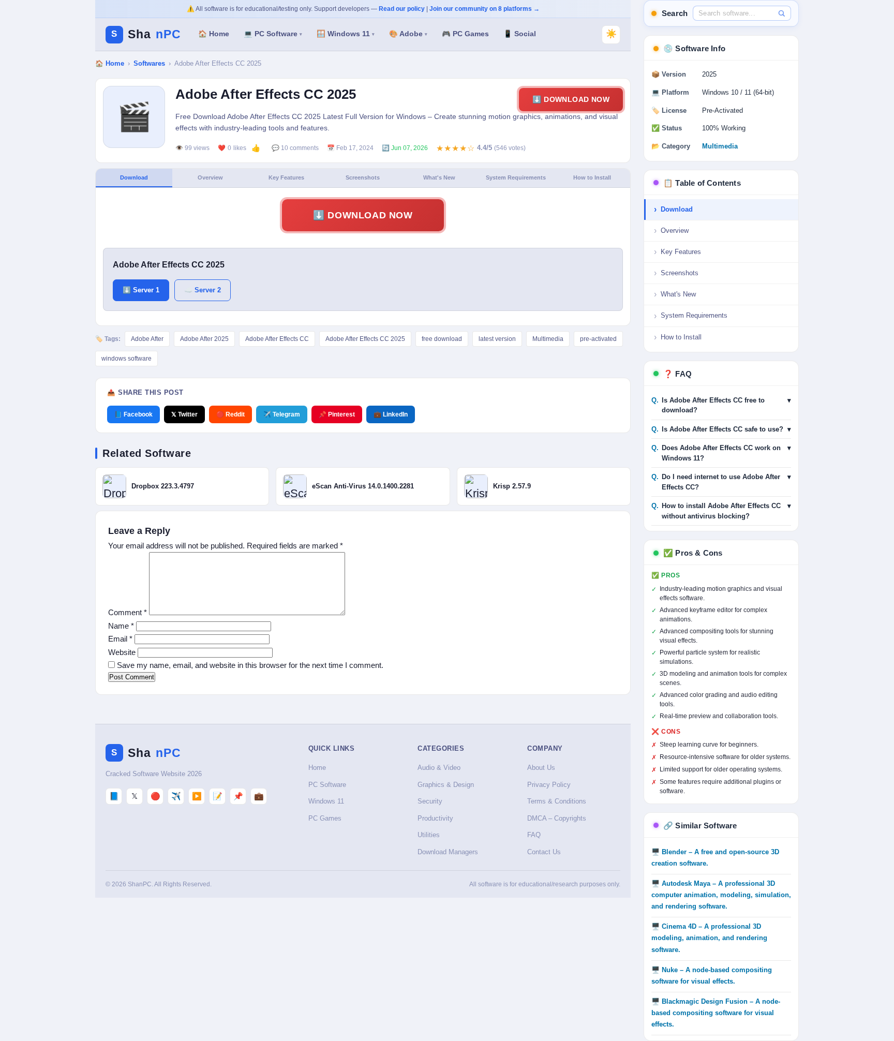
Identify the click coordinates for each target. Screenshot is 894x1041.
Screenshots (363, 177)
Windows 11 (326, 801)
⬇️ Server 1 (141, 290)
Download (134, 177)
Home (317, 767)
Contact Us (544, 852)
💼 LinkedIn (391, 414)
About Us (541, 767)
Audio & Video (439, 767)
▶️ (197, 796)
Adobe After (147, 339)
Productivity (435, 818)
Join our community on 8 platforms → (484, 8)
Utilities (429, 835)
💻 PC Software (273, 34)
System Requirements (516, 177)
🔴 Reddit (230, 414)
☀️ (611, 34)
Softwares (149, 63)
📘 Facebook (133, 414)
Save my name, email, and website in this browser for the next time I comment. (250, 665)
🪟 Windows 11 (346, 34)
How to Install (592, 177)
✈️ (176, 796)
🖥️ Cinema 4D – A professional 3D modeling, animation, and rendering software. (709, 938)
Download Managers (448, 852)
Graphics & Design (446, 785)
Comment (127, 612)
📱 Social (519, 34)
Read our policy (402, 8)
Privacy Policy (549, 785)
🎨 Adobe (408, 34)
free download (442, 339)
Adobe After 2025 (204, 339)
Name (121, 625)
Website (122, 652)
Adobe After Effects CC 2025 (365, 339)
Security (430, 801)
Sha (146, 34)
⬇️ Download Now (570, 99)
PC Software (327, 785)
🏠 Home (213, 34)
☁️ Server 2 (202, 290)
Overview (210, 177)
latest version (497, 339)
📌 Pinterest (337, 414)
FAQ (534, 835)
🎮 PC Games (465, 34)
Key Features (286, 177)
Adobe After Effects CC (277, 339)
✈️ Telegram (281, 414)
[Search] (781, 13)
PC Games (324, 818)
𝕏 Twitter (184, 414)
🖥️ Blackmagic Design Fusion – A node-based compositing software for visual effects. (715, 1013)
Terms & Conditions (556, 801)
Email (120, 638)
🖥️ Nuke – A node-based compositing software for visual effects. (711, 975)
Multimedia (547, 339)
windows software (126, 358)
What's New (439, 177)
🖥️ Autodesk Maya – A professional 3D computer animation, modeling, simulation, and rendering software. (721, 895)
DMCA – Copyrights (556, 818)
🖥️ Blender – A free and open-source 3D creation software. (715, 857)
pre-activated (598, 339)
